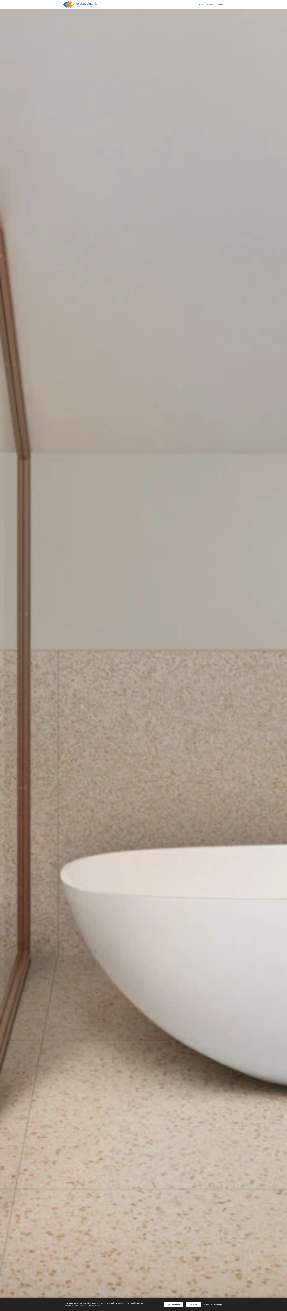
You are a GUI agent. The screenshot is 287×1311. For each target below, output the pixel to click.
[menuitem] (202, 4)
